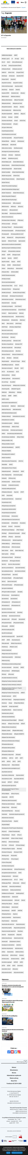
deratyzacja (21, 141)
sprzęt (4, 782)
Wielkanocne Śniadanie (8, 893)
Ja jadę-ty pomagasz (8, 306)
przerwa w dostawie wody (9, 612)
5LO (9, 62)
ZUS (14, 965)
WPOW (20, 910)
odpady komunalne (14, 485)
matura (4, 395)
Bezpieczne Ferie (18, 103)
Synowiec (14, 807)
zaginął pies (11, 934)
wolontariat (15, 907)
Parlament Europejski (14, 533)
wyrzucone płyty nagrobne (9, 931)
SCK (15, 696)
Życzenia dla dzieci (7, 972)
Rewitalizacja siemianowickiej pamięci (12, 664)
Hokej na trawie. (6, 278)
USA (20, 872)
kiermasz (23, 320)
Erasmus (21, 206)
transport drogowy (7, 852)
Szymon (4, 831)
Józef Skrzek (22, 309)
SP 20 (11, 758)
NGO (11, 464)
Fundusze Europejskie (8, 230)
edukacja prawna (7, 203)
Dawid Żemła (6, 141)
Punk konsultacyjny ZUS (8, 629)
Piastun (11, 536)
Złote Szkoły (14, 955)
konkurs (13, 337)
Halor (4, 268)
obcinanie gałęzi (18, 475)
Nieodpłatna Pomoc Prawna (9, 468)
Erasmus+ (5, 210)
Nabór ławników (6, 457)
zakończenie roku (19, 938)
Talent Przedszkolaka (14, 831)
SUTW (11, 797)
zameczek (5, 941)
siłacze (4, 723)
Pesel (23, 533)
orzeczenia (15, 516)
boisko (22, 107)
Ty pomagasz (15, 859)
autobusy (5, 89)
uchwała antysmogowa (8, 866)
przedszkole (14, 598)
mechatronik (6, 406)
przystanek (22, 619)
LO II (4, 371)
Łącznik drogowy (7, 385)
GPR (9, 254)
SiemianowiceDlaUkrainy (9, 716)
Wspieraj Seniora (7, 914)
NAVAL (21, 461)
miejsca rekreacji (7, 416)
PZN (9, 640)
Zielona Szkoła (19, 952)
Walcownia (16, 883)
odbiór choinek (16, 481)
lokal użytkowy (6, 375)
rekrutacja (18, 657)
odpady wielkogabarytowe (9, 488)
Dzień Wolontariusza (19, 192)
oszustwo (17, 526)
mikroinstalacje (6, 426)
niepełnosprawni (7, 471)
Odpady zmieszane (7, 492)
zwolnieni (20, 965)
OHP (22, 492)
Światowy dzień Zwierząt (9, 804)
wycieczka (14, 921)
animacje (5, 76)
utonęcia (16, 876)
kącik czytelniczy (13, 313)
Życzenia (15, 969)
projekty (20, 591)
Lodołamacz (11, 371)
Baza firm (14, 1081)
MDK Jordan (6, 399)
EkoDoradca (6, 206)
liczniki (16, 368)
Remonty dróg (6, 660)
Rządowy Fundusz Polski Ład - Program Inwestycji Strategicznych (12, 688)
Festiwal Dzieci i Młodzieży (9, 220)
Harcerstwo (19, 268)
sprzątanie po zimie (7, 778)
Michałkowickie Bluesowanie (9, 413)
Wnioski (17, 900)
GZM (9, 265)
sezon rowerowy (18, 710)
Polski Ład (18, 557)
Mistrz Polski (16, 426)
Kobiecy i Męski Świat (15, 327)
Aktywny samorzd (17, 69)
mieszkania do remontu (19, 416)
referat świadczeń (7, 650)
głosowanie (22, 241)
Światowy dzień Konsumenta (10, 800)
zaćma (4, 934)
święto (19, 804)
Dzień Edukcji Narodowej (18, 165)
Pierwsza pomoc (7, 540)
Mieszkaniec (14, 1070)
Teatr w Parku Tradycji (17, 838)
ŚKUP (23, 723)
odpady (4, 485)
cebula (10, 117)
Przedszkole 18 (6, 602)
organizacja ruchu (7, 502)
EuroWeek (5, 213)
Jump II (4, 313)
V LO (16, 879)
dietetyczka (5, 144)
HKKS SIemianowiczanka (9, 275)
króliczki (16, 358)
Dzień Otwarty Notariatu (8, 179)
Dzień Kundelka (6, 172)
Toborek (12, 845)
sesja (10, 703)
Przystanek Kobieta (19, 622)
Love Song (5, 382)
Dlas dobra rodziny (7, 148)
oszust (10, 526)
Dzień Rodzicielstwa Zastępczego (11, 189)
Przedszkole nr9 (16, 605)
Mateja (19, 392)
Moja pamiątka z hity (7, 440)
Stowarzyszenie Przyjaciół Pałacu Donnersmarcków (10, 789)
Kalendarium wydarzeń (14, 1075)
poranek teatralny (20, 567)
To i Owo (5, 845)
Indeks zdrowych (7, 292)
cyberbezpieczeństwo (8, 131)
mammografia (6, 389)
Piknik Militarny (6, 543)
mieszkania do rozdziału (8, 419)
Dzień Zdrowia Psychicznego (10, 199)
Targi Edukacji (6, 835)
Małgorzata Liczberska (19, 385)
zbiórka (19, 945)
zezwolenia (10, 952)
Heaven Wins (6, 272)
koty (4, 358)
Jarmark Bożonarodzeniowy (9, 309)
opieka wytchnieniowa (8, 499)
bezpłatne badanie (7, 107)
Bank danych (6, 96)
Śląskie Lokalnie (6, 730)
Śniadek (18, 754)
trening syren (6, 855)
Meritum (13, 406)
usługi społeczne (7, 876)
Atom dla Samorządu (8, 86)
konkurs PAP (19, 344)
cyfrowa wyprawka (7, 137)
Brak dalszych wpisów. (14, 48)
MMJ (4, 433)
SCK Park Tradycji (7, 699)
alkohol (4, 72)
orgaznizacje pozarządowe (9, 512)
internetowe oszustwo (8, 299)
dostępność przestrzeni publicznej (11, 151)
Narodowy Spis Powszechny (9, 461)
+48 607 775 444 (23, 1109)
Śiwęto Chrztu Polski (14, 723)
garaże (4, 241)
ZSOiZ (16, 962)
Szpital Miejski (6, 824)
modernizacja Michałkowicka (15, 433)
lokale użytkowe (6, 378)
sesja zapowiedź (14, 706)
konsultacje (18, 347)
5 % (23, 58)
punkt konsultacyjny (7, 633)
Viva (21, 879)
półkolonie (5, 560)
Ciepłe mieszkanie (7, 124)
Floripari (15, 223)
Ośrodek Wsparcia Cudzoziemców (11, 519)
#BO (16, 55)
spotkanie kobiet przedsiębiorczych (11, 768)
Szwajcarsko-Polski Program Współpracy (13, 828)
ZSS (22, 962)
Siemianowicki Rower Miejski (9, 720)
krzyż (24, 361)
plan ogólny (5, 554)
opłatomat (18, 499)
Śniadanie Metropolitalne (9, 747)
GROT (16, 258)
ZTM (4, 965)
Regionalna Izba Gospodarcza (10, 653)
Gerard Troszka (12, 241)
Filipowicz (20, 220)
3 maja (17, 58)
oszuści (4, 526)
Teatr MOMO (6, 838)
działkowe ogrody (13, 158)
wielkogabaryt (20, 893)
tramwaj (20, 848)
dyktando (18, 155)
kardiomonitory (20, 316)
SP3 (14, 761)
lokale (13, 375)
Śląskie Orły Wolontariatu (9, 737)
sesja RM (5, 706)
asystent (13, 79)
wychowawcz (6, 921)
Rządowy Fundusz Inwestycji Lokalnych (12, 681)
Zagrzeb (19, 934)
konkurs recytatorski (7, 347)
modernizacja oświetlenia (9, 437)
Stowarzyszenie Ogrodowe (9, 785)
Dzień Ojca (16, 175)
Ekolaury (14, 206)
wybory (15, 914)
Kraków (9, 358)
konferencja (5, 337)
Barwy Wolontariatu (7, 100)
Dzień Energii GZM (7, 168)
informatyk (5, 296)
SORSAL (5, 758)
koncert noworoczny (8, 330)
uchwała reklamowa (7, 869)
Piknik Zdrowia (6, 547)
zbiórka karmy (19, 948)
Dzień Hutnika (18, 168)
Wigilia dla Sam (6, 897)
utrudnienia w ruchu (7, 879)
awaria (18, 89)
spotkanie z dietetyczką (8, 775)
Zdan (4, 952)
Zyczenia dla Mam (19, 972)
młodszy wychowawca (16, 430)
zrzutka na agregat (7, 962)
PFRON (4, 536)
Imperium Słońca (7, 289)
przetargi (5, 616)
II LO (21, 285)
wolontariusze (6, 910)
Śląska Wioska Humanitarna (9, 727)
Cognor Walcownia (7, 127)
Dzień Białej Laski (7, 162)
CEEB (16, 117)
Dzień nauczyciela (7, 175)
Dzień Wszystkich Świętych (9, 196)
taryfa (13, 835)
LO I (22, 368)
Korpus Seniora (6, 354)
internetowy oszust (20, 299)
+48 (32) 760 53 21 (14, 1109)
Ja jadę (14, 303)
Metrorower (21, 406)
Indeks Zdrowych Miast (19, 292)
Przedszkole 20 (16, 602)
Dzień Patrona (6, 182)
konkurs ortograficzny (8, 344)
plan (12, 550)
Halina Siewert (16, 265)
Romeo (4, 674)
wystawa (20, 931)
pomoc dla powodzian (14, 564)
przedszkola (5, 598)
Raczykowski (6, 643)
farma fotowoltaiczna (8, 217)
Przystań (14, 619)
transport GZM (18, 852)
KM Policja (18, 323)
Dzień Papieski (20, 179)
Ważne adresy (14, 1078)
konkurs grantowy (7, 340)
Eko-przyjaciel (17, 203)
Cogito (16, 124)
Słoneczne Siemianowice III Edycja (11, 741)
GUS (19, 261)
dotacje (4, 155)
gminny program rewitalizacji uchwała (12, 248)
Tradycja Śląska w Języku (9, 848)
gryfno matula (6, 261)
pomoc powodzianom (8, 567)
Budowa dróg (17, 110)
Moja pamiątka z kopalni (8, 444)
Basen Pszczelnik (19, 100)
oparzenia (9, 495)
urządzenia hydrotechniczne (9, 872)
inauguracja (16, 289)
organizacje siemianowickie (9, 509)
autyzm (12, 89)
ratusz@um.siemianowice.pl (14, 1103)
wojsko (16, 903)
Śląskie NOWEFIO (19, 734)
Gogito (4, 251)
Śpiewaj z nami (6, 765)
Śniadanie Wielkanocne (8, 751)
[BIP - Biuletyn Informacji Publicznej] (17, 2)
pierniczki (18, 536)
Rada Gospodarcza (16, 643)
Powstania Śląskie (7, 578)
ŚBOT (23, 692)
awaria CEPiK (6, 93)
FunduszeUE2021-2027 (17, 234)
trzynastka (14, 855)
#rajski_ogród (6, 58)
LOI (18, 371)
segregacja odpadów (19, 699)
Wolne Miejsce (6, 907)
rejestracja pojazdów (8, 657)
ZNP (23, 958)
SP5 (19, 761)
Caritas (4, 117)
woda (23, 900)
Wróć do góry (20, 1061)
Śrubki (16, 782)
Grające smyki (16, 254)
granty (4, 258)
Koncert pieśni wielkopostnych (10, 334)
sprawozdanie (20, 775)
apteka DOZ (20, 76)
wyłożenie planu (21, 924)
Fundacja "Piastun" (7, 227)
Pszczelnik (5, 626)
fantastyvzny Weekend (15, 213)
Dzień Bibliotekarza (18, 162)
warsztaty (5, 886)
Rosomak (11, 674)
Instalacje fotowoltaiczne (17, 296)
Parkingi (4, 533)
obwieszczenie (6, 481)
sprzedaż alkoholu (19, 778)
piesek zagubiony (18, 540)
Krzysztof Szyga (16, 361)
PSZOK (12, 626)
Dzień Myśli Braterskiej (18, 172)
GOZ (4, 254)
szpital (16, 821)
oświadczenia (6, 523)
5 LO (4, 62)
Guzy (4, 265)
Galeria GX (10, 237)
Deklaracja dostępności (14, 1131)
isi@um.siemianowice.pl (21, 1111)
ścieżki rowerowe (7, 696)
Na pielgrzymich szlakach (9, 454)
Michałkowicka (17, 409)
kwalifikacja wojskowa (8, 364)
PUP (4, 640)
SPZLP (10, 782)
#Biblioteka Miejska (7, 55)
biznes (16, 107)
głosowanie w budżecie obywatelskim (12, 244)
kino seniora (10, 323)
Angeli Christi (20, 72)
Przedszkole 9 (6, 605)
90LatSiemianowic (17, 62)
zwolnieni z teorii (6, 969)
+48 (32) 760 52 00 (14, 1101)
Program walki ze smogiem (9, 591)
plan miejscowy (19, 550)
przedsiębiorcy (15, 595)
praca (4, 581)
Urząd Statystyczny (19, 869)
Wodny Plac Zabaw (7, 903)
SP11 (4, 761)
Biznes (14, 1073)
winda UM (15, 897)
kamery (21, 313)
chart (16, 120)
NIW (23, 471)
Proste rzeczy (6, 595)
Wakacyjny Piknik (7, 883)
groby (10, 258)
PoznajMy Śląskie (18, 578)
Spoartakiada (16, 765)
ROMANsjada (15, 671)
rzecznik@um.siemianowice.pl (20, 1113)
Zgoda (8, 1152)
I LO (16, 285)
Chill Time (23, 120)
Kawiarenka (15, 320)
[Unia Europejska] (13, 2)
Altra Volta (11, 72)
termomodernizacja (14, 841)
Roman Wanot (6, 671)
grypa (13, 261)
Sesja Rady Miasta (19, 703)
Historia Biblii (15, 272)
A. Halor (4, 65)
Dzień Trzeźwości (7, 192)
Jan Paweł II (18, 306)
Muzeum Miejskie (7, 450)
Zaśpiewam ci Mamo (15, 941)
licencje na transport (7, 368)
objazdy (4, 478)
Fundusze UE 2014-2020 (14, 1083)
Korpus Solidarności (18, 354)
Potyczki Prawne (7, 574)
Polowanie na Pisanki (8, 557)
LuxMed (13, 382)
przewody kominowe (15, 616)
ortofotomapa (6, 516)
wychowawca (17, 917)
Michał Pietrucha (7, 409)
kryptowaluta (6, 361)
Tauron (19, 835)
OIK (3, 495)
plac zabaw (5, 550)
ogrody (16, 492)
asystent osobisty (7, 82)
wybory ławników (7, 917)
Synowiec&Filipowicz (8, 811)
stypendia (5, 797)
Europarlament (14, 210)
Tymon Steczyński (7, 862)
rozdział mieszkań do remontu (10, 677)
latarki (17, 364)
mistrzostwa (5, 430)
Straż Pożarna (15, 793)
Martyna (5, 392)
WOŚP (14, 910)
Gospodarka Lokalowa (14, 251)
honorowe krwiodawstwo (9, 282)
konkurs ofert (17, 340)
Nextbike (5, 464)
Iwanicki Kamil (6, 303)
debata (13, 141)
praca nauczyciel (12, 581)
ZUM (9, 965)
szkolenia (5, 814)
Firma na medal (6, 223)
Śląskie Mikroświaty (18, 730)
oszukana (23, 523)
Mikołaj (17, 423)
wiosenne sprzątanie (7, 900)
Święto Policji (6, 807)
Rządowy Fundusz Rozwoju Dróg (11, 692)
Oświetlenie (15, 523)
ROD (22, 667)
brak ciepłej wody (7, 110)
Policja (12, 554)
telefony (4, 841)
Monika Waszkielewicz (8, 447)
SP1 (17, 758)
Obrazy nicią (12, 478)
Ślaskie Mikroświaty (7, 734)
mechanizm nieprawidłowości (10, 402)
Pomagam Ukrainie (15, 560)
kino (4, 323)
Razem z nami (14, 646)
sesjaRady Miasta (7, 710)
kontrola (18, 351)
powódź (15, 574)
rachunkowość (16, 640)
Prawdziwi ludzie (19, 585)
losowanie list (16, 378)
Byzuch (23, 113)
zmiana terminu (15, 958)
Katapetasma (6, 320)
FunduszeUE (6, 234)
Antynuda (12, 76)
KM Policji (5, 327)
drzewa (11, 155)
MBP (10, 395)
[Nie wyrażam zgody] (26, 1150)
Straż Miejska (6, 793)
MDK (15, 395)
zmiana (22, 955)
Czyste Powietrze (19, 137)
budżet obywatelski (7, 113)
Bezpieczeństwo (7, 103)
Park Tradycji (20, 530)
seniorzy (5, 703)
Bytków (17, 113)
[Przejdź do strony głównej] (5, 2)
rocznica (16, 667)
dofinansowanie (18, 148)
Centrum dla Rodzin (7, 120)
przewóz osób (6, 619)
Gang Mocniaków (20, 237)
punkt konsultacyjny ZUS (8, 636)
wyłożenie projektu (7, 927)
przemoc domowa (7, 609)
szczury (17, 811)
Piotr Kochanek (16, 547)
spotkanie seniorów (7, 771)
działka (4, 158)
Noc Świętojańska (7, 475)
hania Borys (11, 268)
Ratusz (14, 1067)
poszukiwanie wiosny (8, 571)
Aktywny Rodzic (6, 69)
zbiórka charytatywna (8, 948)
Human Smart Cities (7, 285)
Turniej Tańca (6, 859)
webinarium (5, 890)
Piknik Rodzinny (16, 543)
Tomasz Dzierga (20, 845)
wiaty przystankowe (16, 890)
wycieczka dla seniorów (8, 924)
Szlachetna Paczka (7, 821)
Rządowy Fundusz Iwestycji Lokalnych (12, 684)
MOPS (18, 447)
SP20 (9, 761)
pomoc (4, 564)
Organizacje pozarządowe (9, 505)
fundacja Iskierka (19, 227)
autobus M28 (19, 86)
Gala (4, 237)
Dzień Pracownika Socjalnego (10, 186)
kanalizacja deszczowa (8, 316)
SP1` (22, 758)
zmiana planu (6, 958)
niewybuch (16, 471)
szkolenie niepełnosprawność (17, 814)
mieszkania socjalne (7, 423)
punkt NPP (20, 636)
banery (23, 93)
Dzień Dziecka (6, 165)
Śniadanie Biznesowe (8, 744)
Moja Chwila (21, 437)
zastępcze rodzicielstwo (8, 945)
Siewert (21, 720)
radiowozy (5, 646)
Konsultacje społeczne (8, 351)
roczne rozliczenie (7, 667)
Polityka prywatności (17, 1152)
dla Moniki (13, 144)
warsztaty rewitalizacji (15, 886)
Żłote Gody (5, 955)
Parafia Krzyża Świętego (8, 530)
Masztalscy (12, 392)
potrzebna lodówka (20, 571)
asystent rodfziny (18, 82)
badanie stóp (15, 93)
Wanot (23, 883)
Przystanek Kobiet (7, 622)
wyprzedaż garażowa (20, 927)
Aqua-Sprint (6, 79)
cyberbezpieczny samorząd (9, 134)
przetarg (20, 612)
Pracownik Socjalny (7, 585)
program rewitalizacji (8, 588)
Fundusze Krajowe (20, 230)
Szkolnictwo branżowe (8, 817)
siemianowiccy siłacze (8, 713)
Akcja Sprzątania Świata (15, 65)
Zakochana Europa (7, 938)
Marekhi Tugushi (16, 389)
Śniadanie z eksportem (8, 754)
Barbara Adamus (16, 96)
